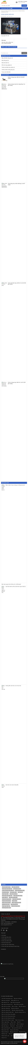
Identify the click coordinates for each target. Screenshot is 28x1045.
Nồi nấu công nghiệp (6, 65)
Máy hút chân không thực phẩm (8, 1018)
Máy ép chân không (14, 1029)
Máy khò (19, 1022)
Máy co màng (14, 1006)
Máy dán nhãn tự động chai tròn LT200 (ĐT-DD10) (15, 10)
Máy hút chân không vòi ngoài (8, 1020)
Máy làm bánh (5, 62)
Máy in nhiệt (13, 1022)
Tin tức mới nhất (5, 71)
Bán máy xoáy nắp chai (7, 888)
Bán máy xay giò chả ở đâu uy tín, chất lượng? (11, 584)
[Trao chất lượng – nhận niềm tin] (4, 2)
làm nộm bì (20, 892)
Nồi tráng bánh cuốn (6, 907)
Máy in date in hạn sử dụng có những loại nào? (15, 485)
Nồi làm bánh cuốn (5, 1035)
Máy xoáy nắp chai (6, 906)
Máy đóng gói (4, 60)
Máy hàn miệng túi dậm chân (8, 1012)
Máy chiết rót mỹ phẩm (18, 1004)
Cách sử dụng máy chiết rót (8, 890)
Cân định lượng (5, 892)
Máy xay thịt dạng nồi (6, 1027)
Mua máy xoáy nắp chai (7, 895)
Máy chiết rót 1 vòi (15, 1000)
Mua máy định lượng (18, 895)
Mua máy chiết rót (13, 893)
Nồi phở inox (4, 1037)
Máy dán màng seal (17, 899)
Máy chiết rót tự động (6, 1006)
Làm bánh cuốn (13, 892)
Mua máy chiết (5, 893)
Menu (24, 8)
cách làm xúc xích (17, 888)
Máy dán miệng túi (15, 1008)
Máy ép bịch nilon (5, 1029)
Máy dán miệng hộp (13, 897)
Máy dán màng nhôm (6, 899)
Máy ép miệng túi (5, 1031)
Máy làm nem (12, 1023)
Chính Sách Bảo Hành (6, 937)
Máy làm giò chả (5, 1023)
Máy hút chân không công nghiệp (8, 1014)
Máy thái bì (12, 1025)
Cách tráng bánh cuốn (19, 890)
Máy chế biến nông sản (6, 58)
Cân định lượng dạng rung (7, 998)
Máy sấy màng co (5, 1025)
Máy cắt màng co (22, 1006)
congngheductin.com (7, 924)
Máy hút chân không (6, 900)
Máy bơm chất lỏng (18, 998)
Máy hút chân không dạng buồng (8, 1016)
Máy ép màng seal (14, 1031)
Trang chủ (3, 10)
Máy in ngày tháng (5, 1022)
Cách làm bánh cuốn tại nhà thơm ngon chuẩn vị (16, 586)
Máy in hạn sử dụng (6, 902)
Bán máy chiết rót (15, 887)
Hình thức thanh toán (6, 942)
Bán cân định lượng (6, 887)
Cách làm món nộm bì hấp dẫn (12, 784)
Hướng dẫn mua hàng (6, 938)
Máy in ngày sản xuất (16, 902)
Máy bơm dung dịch (6, 1000)
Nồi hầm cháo (4, 1033)
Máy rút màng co (20, 1023)
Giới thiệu (4, 935)
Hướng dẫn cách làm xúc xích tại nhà (13, 685)
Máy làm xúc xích (5, 904)
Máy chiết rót (5, 897)
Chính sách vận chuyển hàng (8, 944)
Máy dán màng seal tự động (17, 1010)
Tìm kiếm (24, 5)
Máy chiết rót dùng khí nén (7, 1004)
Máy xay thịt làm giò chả (17, 1027)
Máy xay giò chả (14, 904)
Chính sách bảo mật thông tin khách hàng (10, 946)
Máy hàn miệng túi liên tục (20, 1012)
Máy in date (14, 900)
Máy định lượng (22, 1031)
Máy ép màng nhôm (15, 906)
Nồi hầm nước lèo (12, 1033)
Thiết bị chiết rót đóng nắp (7, 69)
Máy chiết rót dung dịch (15, 1002)
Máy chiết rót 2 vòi (5, 1002)
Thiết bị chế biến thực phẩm (7, 67)
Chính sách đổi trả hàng (7, 940)
